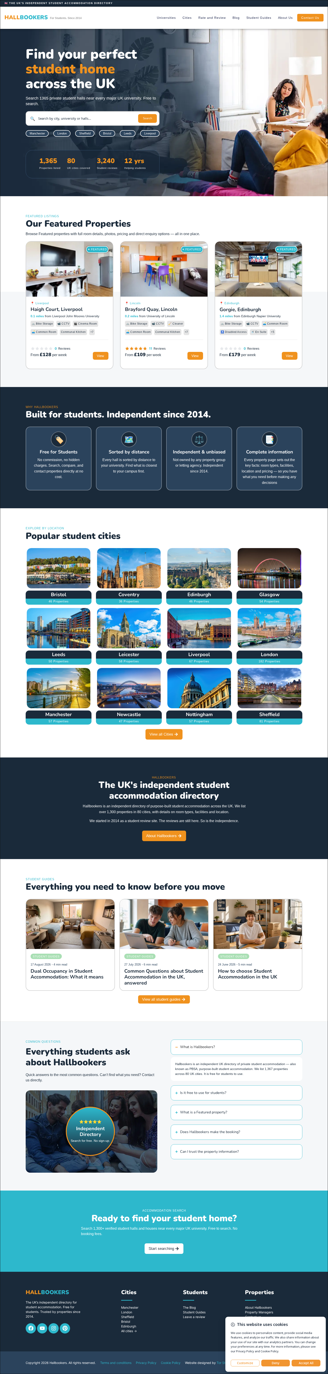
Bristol (58, 594)
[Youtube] (42, 1328)
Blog (236, 17)
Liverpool (199, 654)
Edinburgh (199, 594)
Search (147, 118)
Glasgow (269, 594)
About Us (285, 17)
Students (195, 1292)
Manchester (58, 714)
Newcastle (129, 714)
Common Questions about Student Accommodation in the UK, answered (163, 977)
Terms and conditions (115, 1363)
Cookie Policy (171, 1363)
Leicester (129, 654)
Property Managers (259, 1312)
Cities (187, 17)
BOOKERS (26, 17)
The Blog (189, 1307)
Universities (166, 17)
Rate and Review (212, 17)
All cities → (129, 1331)
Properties (259, 1292)
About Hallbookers (258, 1307)
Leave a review (194, 1317)
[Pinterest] (65, 1328)
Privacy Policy (146, 1363)
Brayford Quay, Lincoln (151, 309)
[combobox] (86, 118)
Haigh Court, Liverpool (57, 309)
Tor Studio (224, 1363)
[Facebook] (31, 1328)
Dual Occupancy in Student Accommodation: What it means (67, 974)
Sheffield (269, 714)
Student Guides (258, 17)
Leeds (58, 654)
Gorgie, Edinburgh (240, 309)
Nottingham (199, 714)
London (269, 654)
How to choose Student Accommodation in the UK (247, 974)
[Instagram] (53, 1328)
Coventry (128, 594)
